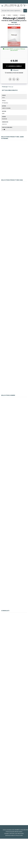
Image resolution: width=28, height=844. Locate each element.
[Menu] (2, 5)
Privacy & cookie (19, 835)
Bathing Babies (14, 807)
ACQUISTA (15, 172)
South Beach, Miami (14, 488)
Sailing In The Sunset (14, 203)
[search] (25, 10)
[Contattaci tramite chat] (15, 5)
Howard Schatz (14, 272)
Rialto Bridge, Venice (14, 772)
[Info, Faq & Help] (21, 5)
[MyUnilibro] (18, 5)
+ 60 (3, 129)
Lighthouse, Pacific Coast (14, 376)
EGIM (3, 113)
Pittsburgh (14, 161)
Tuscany (14, 668)
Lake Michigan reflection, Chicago (14, 418)
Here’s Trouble (14, 738)
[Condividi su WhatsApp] (17, 79)
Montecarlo (14, 633)
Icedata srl (12, 835)
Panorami (4, 118)
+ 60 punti (15, 70)
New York (14, 522)
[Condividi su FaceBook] (10, 79)
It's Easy (14, 703)
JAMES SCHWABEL (6, 108)
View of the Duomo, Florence (14, 453)
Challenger (14, 237)
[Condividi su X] (13, 79)
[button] (25, 5)
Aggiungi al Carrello (15, 66)
